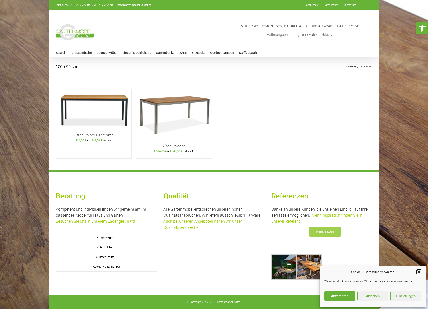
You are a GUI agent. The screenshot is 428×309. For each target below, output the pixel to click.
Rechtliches (106, 247)
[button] (422, 28)
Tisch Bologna (174, 146)
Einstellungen (406, 296)
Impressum (106, 238)
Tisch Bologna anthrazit (94, 135)
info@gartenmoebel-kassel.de (134, 4)
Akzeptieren (339, 296)
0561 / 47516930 (102, 4)
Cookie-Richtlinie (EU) (106, 266)
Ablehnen (373, 296)
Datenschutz (106, 257)
